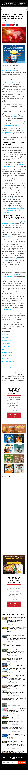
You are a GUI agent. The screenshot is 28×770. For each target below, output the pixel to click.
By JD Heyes (15, 624)
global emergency (7, 376)
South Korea (17, 380)
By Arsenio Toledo (16, 701)
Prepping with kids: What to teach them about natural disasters (15, 722)
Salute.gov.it (5, 358)
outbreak (4, 380)
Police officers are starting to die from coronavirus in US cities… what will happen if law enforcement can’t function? (16, 629)
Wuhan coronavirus (7, 382)
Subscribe (22, 762)
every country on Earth (8, 70)
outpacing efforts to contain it (17, 91)
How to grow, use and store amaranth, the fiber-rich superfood (16, 716)
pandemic (10, 380)
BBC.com (4, 370)
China (19, 373)
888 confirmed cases (17, 198)
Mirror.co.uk (5, 334)
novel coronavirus (19, 378)
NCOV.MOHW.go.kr (7, 355)
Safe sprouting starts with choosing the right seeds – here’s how (15, 645)
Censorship (14, 373)
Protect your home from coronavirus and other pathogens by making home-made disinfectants (16, 753)
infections (5, 378)
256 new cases (12, 177)
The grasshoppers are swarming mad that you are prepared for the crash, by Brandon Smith (16, 692)
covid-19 (18, 375)
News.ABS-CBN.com (7, 364)
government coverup (18, 376)
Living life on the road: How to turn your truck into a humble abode (15, 664)
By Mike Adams (16, 695)
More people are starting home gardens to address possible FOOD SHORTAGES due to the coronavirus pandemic (15, 652)
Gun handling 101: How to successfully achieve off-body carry (16, 699)
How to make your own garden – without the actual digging (15, 659)
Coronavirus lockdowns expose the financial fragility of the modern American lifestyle (15, 729)
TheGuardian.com (7, 340)
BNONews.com (6, 349)
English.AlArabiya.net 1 (8, 361)
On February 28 (10, 236)
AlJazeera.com (6, 346)
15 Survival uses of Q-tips (13, 704)
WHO (22, 380)
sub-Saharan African (16, 116)
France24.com (6, 343)
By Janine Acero (16, 672)
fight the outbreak (7, 309)
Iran (9, 378)
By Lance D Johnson (16, 731)
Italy (12, 378)
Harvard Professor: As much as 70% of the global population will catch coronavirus (13, 210)
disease (23, 375)
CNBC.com (5, 337)
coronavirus (5, 375)
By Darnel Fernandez (17, 667)
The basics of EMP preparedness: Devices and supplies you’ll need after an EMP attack (16, 736)
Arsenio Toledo (13, 22)
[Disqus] (14, 496)
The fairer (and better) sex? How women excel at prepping (15, 670)
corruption (12, 375)
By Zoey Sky (15, 647)
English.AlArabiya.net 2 (8, 367)
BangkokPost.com (7, 352)
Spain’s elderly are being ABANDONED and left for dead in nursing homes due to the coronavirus (16, 710)
